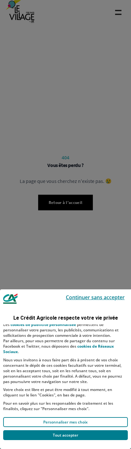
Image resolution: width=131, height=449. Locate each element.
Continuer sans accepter (95, 297)
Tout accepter (65, 435)
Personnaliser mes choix (65, 422)
